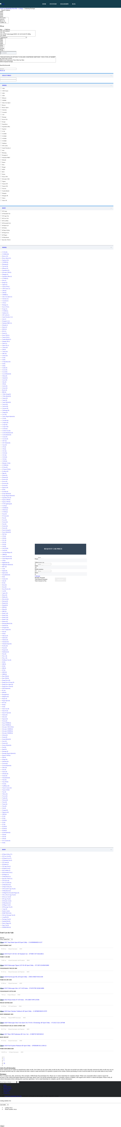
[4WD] (2, 39)
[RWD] (2, 42)
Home (44, 4)
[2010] (1, 13)
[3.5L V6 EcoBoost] (17, 31)
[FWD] (2, 40)
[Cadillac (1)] (4, 22)
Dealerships (64, 4)
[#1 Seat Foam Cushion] (28, 58)
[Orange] (2, 48)
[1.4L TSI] (17, 32)
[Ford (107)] (4, 18)
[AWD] (2, 43)
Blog (74, 4)
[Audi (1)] (4, 19)
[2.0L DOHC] (17, 35)
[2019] (1, 16)
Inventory (53, 4)
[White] (2, 45)
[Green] (2, 47)
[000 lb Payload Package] (28, 61)
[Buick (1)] (4, 21)
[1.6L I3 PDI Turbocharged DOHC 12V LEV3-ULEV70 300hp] (17, 34)
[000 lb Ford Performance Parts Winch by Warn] (28, 60)
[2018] (1, 15)
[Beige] (2, 50)
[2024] (1, 12)
